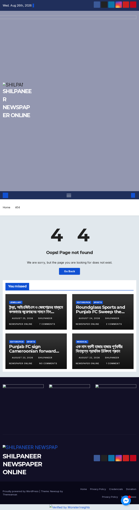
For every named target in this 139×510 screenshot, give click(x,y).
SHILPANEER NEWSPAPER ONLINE (22, 464)
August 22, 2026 (90, 357)
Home (6, 207)
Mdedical (82, 342)
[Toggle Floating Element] (126, 500)
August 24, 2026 (90, 318)
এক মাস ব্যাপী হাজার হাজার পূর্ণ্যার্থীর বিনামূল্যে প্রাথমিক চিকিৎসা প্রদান (99, 349)
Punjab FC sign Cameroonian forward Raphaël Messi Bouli (32, 351)
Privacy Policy (98, 489)
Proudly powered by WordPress (21, 491)
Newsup (54, 491)
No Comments (48, 363)
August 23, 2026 (23, 357)
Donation (131, 489)
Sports (98, 302)
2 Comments (114, 324)
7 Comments (47, 324)
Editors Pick (83, 302)
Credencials (116, 489)
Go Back (69, 271)
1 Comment (113, 363)
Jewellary (15, 302)
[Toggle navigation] (68, 195)
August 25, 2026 (23, 318)
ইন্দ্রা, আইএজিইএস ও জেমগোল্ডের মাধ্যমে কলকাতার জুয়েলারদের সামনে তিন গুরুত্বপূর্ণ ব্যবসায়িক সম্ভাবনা (36, 312)
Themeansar (10, 494)
